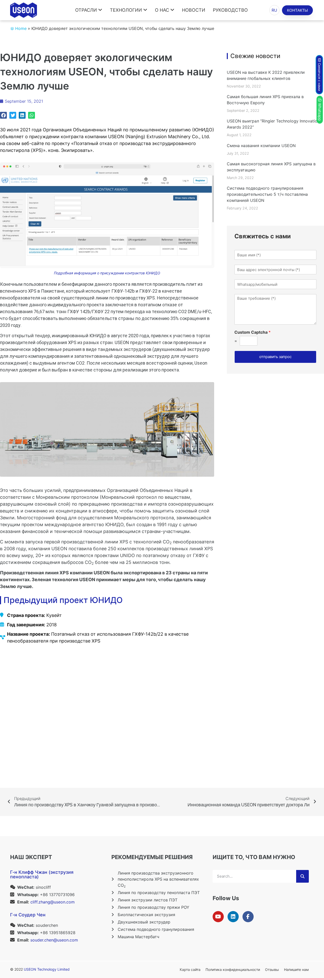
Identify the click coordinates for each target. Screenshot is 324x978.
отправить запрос (275, 356)
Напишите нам (296, 969)
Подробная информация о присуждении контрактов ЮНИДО (107, 273)
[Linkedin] (233, 916)
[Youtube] (218, 916)
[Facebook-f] (248, 916)
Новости (193, 10)
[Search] (302, 876)
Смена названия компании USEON (261, 145)
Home (21, 28)
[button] (3, 115)
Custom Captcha (252, 332)
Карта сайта (190, 969)
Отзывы (272, 969)
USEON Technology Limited (47, 969)
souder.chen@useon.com (54, 940)
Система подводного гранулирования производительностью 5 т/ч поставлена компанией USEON (267, 194)
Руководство (230, 10)
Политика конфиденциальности (233, 969)
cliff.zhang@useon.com (52, 901)
